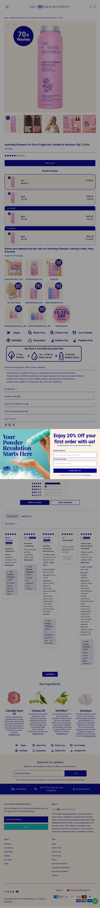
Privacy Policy (88, 475)
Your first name (59, 459)
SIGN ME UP (75, 471)
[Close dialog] (98, 431)
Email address (59, 450)
